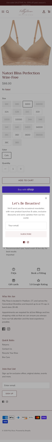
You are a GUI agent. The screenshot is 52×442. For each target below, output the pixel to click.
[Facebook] (24, 242)
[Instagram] (28, 242)
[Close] (46, 198)
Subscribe (26, 234)
